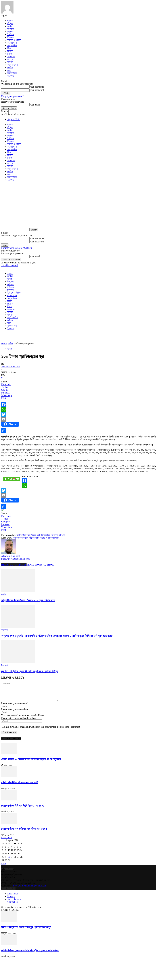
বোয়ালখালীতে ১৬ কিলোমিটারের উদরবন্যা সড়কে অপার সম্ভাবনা (31, 759)
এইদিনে (10, 67)
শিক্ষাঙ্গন (10, 37)
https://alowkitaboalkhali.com (15, 558)
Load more (6, 837)
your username (37, 86)
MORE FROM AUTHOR (40, 564)
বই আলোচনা (12, 42)
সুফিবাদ (10, 62)
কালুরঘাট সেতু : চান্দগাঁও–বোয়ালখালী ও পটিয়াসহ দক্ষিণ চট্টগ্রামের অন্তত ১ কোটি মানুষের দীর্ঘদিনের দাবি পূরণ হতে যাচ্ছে (57, 635)
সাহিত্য (10, 59)
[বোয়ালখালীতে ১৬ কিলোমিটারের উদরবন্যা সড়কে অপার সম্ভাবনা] (9, 753)
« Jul (3, 863)
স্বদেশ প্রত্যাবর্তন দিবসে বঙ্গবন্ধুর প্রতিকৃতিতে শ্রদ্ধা (26, 927)
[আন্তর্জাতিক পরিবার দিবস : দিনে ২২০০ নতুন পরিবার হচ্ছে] (18, 591)
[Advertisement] (78, 205)
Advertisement (14, 899)
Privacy (11, 896)
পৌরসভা (10, 31)
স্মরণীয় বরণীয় (12, 64)
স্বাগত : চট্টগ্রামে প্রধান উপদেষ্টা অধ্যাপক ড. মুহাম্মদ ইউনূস (29, 671)
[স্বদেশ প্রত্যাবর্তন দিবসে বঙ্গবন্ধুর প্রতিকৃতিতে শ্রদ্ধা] (9, 921)
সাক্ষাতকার (11, 56)
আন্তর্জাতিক (12, 45)
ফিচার (9, 53)
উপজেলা (10, 29)
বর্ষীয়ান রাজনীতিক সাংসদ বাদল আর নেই (19, 782)
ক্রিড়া (9, 48)
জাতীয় (9, 26)
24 (9, 857)
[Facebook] (78, 404)
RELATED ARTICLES (14, 564)
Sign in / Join (13, 119)
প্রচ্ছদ (10, 20)
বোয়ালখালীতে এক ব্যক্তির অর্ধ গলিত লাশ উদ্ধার (24, 828)
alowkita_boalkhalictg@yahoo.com (30, 885)
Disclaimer (12, 893)
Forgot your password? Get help (17, 248)
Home (4, 343)
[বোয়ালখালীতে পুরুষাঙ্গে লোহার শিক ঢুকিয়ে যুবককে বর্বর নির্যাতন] (9, 944)
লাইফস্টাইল (12, 73)
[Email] (78, 419)
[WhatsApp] (78, 409)
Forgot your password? (12, 96)
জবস (9, 70)
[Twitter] (78, 414)
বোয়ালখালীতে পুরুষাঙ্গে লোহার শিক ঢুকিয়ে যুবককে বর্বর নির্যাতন (30, 950)
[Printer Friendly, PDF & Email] (11, 480)
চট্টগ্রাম (10, 23)
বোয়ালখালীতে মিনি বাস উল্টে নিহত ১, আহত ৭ (22, 805)
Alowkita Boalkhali (10, 366)
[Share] (78, 430)
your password (37, 90)
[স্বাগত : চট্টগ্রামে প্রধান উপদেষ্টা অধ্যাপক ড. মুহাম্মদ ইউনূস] (18, 662)
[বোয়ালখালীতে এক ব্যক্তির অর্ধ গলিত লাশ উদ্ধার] (9, 822)
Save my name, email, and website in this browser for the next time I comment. (42, 726)
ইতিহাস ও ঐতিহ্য (14, 40)
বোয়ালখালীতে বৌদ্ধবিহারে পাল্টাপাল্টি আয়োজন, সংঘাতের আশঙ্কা (40, 535)
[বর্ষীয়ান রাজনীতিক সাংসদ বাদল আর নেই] (9, 776)
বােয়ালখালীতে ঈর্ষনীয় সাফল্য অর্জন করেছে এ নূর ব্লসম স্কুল (35, 538)
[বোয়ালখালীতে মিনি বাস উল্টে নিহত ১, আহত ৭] (9, 799)
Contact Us (12, 902)
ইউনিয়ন (10, 34)
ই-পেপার (10, 76)
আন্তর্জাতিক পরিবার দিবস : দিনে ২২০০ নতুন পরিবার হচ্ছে (28, 600)
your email (35, 104)
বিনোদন (10, 51)
